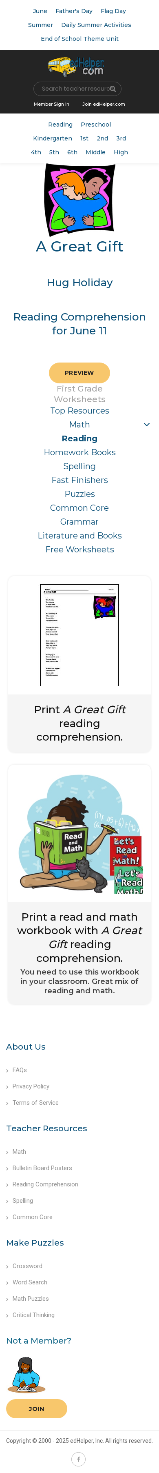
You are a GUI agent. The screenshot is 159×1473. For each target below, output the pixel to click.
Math (79, 424)
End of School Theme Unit (80, 38)
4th (36, 152)
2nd (102, 138)
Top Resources (79, 411)
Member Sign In (51, 104)
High (121, 152)
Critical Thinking (34, 1315)
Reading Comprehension (45, 1184)
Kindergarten (52, 138)
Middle (96, 152)
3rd (121, 138)
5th (54, 152)
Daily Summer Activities (96, 25)
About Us (26, 1047)
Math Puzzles (31, 1298)
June (40, 11)
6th (72, 152)
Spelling (79, 466)
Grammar (79, 522)
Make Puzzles (35, 1243)
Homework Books (80, 452)
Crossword (27, 1266)
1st (84, 138)
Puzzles (79, 494)
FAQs (20, 1070)
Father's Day (74, 11)
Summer (40, 25)
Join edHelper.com (103, 104)
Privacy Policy (31, 1086)
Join (36, 1409)
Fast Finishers (79, 480)
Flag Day (113, 11)
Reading (60, 124)
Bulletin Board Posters (42, 1168)
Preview (79, 372)
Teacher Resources (46, 1128)
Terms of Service (36, 1102)
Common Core (79, 508)
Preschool (96, 124)
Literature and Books (80, 536)
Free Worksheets (79, 549)
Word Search (30, 1282)
